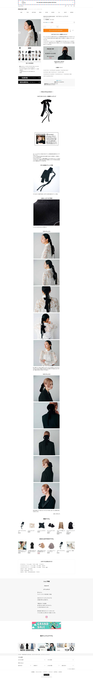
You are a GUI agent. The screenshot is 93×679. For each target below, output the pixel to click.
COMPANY (60, 671)
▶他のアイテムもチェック (59, 62)
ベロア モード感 (61, 72)
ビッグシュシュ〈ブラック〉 (41, 530)
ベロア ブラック (46, 70)
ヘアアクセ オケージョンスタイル (55, 70)
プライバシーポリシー (39, 671)
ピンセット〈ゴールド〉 (31, 530)
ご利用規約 (32, 671)
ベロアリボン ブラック (65, 70)
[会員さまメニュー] (65, 6)
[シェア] (72, 30)
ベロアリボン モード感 (68, 74)
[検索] (68, 6)
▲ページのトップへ (57, 513)
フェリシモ (19, 654)
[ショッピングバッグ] (74, 6)
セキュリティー (45, 671)
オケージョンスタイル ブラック (48, 76)
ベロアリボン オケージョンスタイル (49, 74)
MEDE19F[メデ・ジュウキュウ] (26, 654)
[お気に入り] (71, 6)
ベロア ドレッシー (54, 72)
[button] (40, 33)
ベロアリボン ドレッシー (59, 74)
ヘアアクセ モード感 (47, 72)
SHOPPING (55, 671)
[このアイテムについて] (74, 22)
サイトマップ (50, 671)
